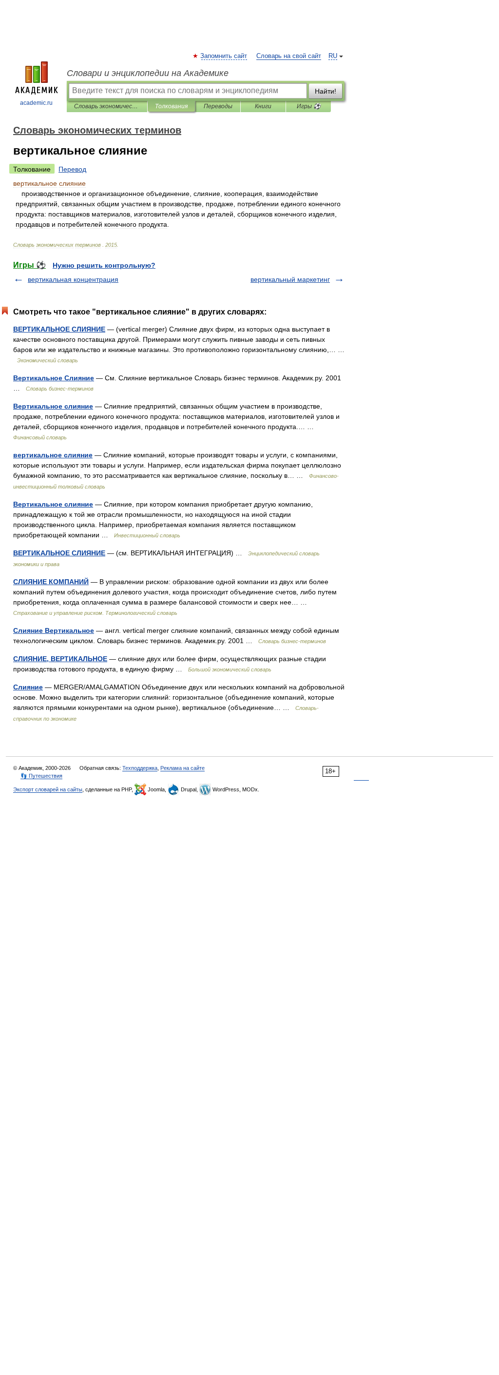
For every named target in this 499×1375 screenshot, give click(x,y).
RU (332, 56)
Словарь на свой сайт (288, 56)
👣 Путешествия (41, 776)
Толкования (171, 106)
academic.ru (36, 102)
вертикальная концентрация (73, 279)
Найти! (325, 91)
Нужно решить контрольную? (104, 265)
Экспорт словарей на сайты (47, 789)
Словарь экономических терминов (107, 106)
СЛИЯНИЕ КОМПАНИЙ (51, 582)
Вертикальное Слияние (53, 378)
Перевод (72, 169)
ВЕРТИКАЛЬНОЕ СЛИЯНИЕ (59, 329)
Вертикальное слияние (53, 406)
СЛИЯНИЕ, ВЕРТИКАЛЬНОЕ (60, 659)
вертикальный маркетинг (290, 279)
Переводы (218, 106)
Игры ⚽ (309, 106)
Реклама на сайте (182, 768)
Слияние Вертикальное (53, 630)
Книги (263, 106)
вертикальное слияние (53, 455)
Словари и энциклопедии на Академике (148, 73)
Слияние (28, 687)
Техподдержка (139, 768)
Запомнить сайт (224, 56)
